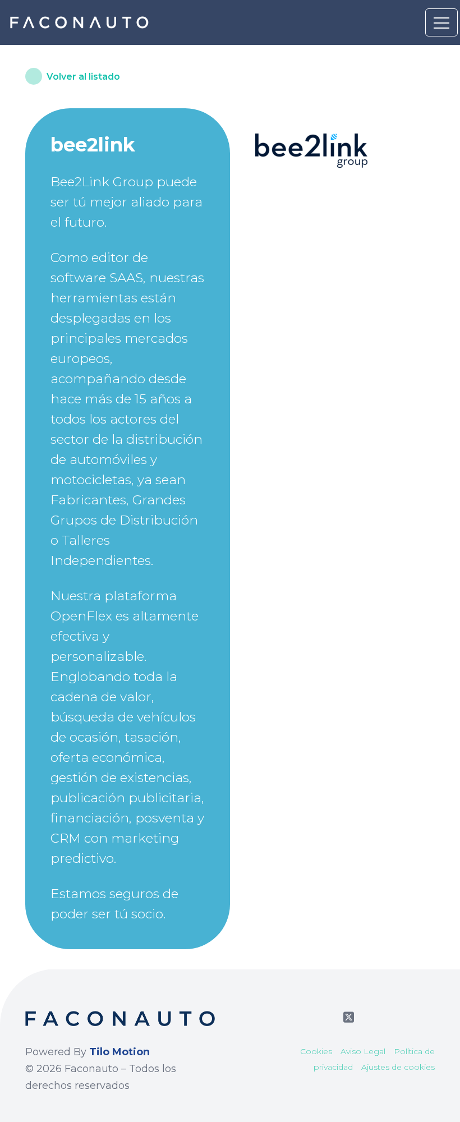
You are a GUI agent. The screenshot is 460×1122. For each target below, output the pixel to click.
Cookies (316, 1051)
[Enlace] (80, 22)
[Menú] (441, 22)
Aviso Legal (363, 1051)
